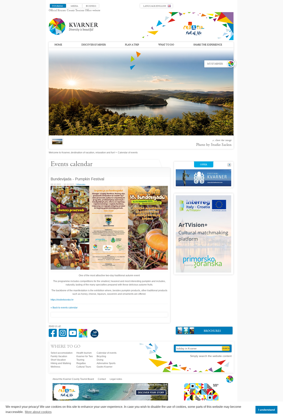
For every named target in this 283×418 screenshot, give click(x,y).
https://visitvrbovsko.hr (62, 299)
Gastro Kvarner (104, 366)
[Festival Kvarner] (203, 185)
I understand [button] (266, 409)
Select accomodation (62, 353)
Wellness (55, 366)
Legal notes (116, 379)
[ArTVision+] (203, 271)
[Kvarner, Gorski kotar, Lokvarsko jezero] (56, 144)
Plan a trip (132, 45)
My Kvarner (215, 64)
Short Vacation (58, 359)
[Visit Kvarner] (84, 331)
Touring (80, 359)
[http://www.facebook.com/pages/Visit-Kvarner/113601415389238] (54, 330)
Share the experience (207, 45)
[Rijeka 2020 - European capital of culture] (199, 399)
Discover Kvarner (93, 45)
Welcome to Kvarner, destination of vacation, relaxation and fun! (82, 152)
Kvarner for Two (84, 356)
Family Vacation (59, 356)
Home (58, 45)
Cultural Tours (83, 366)
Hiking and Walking (61, 363)
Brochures (212, 331)
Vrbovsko (80, 184)
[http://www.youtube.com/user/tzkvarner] (74, 330)
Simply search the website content (211, 356)
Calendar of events (106, 353)
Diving (100, 359)
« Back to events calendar (64, 307)
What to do (166, 45)
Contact (102, 379)
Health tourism (84, 353)
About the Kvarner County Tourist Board (73, 379)
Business (91, 6)
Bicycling (101, 356)
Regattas (81, 363)
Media (74, 6)
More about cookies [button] (38, 412)
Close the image (223, 140)
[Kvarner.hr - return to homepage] (74, 26)
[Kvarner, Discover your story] (111, 399)
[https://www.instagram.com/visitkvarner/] (64, 330)
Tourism (57, 6)
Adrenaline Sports (106, 363)
